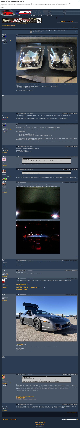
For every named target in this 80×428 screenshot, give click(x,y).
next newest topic (70, 27)
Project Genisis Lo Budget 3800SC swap (23, 282)
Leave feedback (4, 41)
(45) (10, 40)
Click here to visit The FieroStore (19, 23)
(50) (10, 382)
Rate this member (4, 152)
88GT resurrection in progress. (21, 289)
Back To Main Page (42, 422)
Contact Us (36, 422)
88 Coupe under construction (21, 284)
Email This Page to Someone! (6, 25)
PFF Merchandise (38, 424)
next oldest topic (75, 27)
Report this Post (23, 113)
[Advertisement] (15, 31)
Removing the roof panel (20, 397)
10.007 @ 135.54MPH (19, 344)
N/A (7, 117)
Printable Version (13, 25)
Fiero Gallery (42, 424)
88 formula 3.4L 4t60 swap (20, 286)
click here (49, 4)
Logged (77, 92)
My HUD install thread (20, 398)
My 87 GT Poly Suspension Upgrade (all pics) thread (25, 396)
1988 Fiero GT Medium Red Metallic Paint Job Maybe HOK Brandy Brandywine (29, 287)
